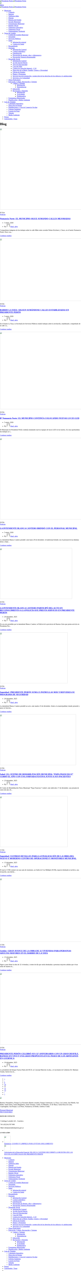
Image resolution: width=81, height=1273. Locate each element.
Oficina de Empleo (19, 72)
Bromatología (13, 46)
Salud (10, 40)
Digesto (11, 18)
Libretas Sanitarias (14, 109)
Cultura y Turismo (19, 83)
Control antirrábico (19, 51)
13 (5, 1090)
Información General (19, 49)
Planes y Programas (19, 74)
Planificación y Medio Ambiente (19, 100)
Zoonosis (11, 48)
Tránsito (11, 113)
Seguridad (11, 37)
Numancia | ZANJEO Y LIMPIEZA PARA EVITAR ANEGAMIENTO (28, 1143)
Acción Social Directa (20, 63)
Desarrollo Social (14, 59)
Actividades (21, 94)
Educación (16, 89)
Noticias (2, 214)
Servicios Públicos (14, 39)
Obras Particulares (14, 80)
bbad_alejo (14, 226)
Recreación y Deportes (20, 91)
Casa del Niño (17, 66)
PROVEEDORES (6, 1112)
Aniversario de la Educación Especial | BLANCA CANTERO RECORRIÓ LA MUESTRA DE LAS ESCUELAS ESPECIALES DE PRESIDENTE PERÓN (38, 1153)
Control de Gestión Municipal (18, 35)
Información (21, 85)
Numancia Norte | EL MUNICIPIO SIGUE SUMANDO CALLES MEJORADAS (35, 218)
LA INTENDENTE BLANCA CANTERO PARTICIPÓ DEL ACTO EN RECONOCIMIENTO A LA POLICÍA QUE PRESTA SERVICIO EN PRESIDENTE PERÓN (37, 610)
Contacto (11, 12)
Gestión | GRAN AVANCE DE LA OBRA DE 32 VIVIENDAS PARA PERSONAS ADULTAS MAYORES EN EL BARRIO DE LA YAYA (35, 952)
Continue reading (5, 236)
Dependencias (21, 87)
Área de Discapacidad (20, 64)
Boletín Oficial (13, 25)
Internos (11, 14)
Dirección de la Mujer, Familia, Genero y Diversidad (30, 70)
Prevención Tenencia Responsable (24, 57)
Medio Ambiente (14, 115)
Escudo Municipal (14, 22)
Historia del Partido (14, 20)
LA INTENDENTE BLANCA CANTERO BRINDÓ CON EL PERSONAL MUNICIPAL (38, 528)
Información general (19, 42)
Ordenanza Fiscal (14, 29)
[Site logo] (6, 1)
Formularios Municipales (16, 98)
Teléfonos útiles (13, 16)
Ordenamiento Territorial (16, 31)
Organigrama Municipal (16, 24)
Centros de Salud (18, 44)
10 (5, 1085)
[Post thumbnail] (7, 1142)
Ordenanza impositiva (15, 27)
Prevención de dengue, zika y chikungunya (27, 55)
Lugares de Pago (14, 111)
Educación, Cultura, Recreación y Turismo (22, 82)
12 (5, 1088)
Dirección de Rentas (15, 105)
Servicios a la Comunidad (21, 78)
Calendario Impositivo (15, 103)
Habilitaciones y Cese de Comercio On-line (22, 107)
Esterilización (17, 53)
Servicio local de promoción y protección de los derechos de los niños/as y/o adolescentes (42, 76)
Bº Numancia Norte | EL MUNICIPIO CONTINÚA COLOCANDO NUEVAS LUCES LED (39, 418)
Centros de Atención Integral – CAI (24, 68)
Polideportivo (21, 96)
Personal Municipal (6, 1110)
